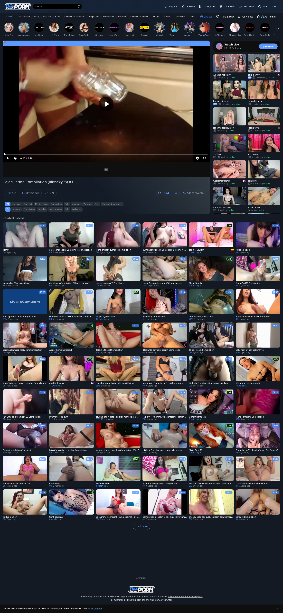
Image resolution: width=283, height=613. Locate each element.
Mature (167, 16)
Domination (108, 16)
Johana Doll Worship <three (16, 283)
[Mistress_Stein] (118, 471)
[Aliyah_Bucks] (264, 199)
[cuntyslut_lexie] (264, 92)
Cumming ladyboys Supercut (17, 450)
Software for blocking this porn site (128, 599)
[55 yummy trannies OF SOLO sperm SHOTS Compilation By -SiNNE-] (118, 505)
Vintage (156, 16)
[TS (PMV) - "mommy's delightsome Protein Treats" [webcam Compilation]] (164, 405)
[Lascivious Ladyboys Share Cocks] (258, 471)
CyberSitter (166, 599)
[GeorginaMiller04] (229, 172)
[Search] (79, 6)
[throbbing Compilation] (164, 305)
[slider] (106, 154)
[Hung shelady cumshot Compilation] (118, 238)
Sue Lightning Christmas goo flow (19, 316)
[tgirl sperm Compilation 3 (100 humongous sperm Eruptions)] (164, 371)
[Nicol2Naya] (264, 119)
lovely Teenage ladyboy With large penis (161, 283)
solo (67, 204)
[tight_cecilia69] (71, 505)
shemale (16, 204)
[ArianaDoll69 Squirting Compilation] (164, 471)
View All (9, 16)
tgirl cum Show (10, 517)
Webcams (76, 209)
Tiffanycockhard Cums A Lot (16, 483)
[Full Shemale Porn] (18, 6)
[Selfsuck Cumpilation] (258, 505)
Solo (67, 209)
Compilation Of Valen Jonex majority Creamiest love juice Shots (164, 517)
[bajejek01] (264, 172)
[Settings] (197, 158)
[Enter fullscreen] (204, 158)
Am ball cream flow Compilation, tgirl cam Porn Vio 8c (211, 483)
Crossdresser (24, 16)
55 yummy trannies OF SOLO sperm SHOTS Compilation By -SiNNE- (118, 517)
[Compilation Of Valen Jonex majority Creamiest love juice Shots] (164, 505)
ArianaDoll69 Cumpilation (248, 283)
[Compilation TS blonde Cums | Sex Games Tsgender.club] (258, 438)
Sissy (36, 16)
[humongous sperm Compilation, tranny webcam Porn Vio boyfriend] (164, 238)
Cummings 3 (55, 483)
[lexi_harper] (264, 146)
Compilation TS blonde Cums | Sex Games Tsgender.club (257, 450)
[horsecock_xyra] (229, 92)
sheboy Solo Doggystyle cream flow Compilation (211, 517)
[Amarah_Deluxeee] (229, 199)
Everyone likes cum (58, 417)
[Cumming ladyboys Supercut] (25, 438)
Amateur (122, 16)
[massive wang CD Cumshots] (118, 271)
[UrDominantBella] (211, 405)
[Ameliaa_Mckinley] (229, 66)
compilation (56, 204)
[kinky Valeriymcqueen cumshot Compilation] (25, 371)
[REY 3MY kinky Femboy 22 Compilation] (25, 405)
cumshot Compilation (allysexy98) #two (115, 383)
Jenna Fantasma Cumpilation (250, 417)
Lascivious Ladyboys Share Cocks (252, 483)
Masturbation (55, 209)
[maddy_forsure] (71, 371)
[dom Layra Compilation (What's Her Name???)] (71, 271)
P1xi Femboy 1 (243, 250)
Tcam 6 (6, 250)
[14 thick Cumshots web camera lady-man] (164, 438)
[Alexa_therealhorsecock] (71, 338)
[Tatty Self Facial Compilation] (118, 338)
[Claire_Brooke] (211, 271)
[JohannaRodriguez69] (229, 119)
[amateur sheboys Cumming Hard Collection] (71, 238)
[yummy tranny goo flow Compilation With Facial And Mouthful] (118, 438)
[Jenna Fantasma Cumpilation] (258, 405)
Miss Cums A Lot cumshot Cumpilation (68, 450)
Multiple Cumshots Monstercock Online (208, 383)
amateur (76, 204)
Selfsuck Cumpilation (246, 517)
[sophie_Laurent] (211, 238)
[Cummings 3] (71, 471)
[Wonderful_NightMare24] (258, 371)
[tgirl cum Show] (25, 505)
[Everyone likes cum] (71, 405)
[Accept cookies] (277, 609)
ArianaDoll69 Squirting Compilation (159, 483)
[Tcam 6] (25, 238)
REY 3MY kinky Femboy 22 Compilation (22, 417)
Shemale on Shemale (74, 16)
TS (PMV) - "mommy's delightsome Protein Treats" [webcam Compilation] (164, 417)
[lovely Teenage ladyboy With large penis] (164, 271)
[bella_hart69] (264, 66)
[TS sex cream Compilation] (211, 338)
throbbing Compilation (153, 316)
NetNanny (155, 599)
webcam (88, 204)
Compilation (93, 16)
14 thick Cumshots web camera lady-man (162, 450)
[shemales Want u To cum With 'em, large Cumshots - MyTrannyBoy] (71, 305)
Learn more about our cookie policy (185, 596)
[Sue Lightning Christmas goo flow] (25, 305)
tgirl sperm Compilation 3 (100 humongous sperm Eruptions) (164, 383)
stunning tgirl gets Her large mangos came (117, 417)
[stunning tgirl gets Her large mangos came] (118, 405)
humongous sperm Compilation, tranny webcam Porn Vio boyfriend (164, 250)
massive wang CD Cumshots (109, 283)
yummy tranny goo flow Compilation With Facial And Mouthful (118, 450)
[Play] (106, 104)
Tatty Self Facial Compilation (109, 350)
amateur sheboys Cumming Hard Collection (70, 250)
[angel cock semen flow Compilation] (258, 305)
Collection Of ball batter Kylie (250, 350)
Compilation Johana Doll (201, 316)
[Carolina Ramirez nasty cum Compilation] (25, 338)
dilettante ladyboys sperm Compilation (161, 350)
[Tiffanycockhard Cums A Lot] (25, 471)
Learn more (96, 608)
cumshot (28, 204)
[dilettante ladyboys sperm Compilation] (164, 338)
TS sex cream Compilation (201, 350)
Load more (141, 526)
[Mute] (15, 158)
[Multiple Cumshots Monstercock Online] (211, 371)
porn (97, 204)
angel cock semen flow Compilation (253, 316)
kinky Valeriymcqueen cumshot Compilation (24, 383)
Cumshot (42, 209)
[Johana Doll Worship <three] (25, 271)
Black (57, 16)
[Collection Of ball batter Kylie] (258, 338)
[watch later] (6, 226)
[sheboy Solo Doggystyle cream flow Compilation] (211, 505)
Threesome (180, 16)
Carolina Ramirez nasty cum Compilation (22, 350)
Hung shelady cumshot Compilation (113, 250)
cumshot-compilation (112, 204)
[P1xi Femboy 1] (258, 238)
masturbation (41, 204)
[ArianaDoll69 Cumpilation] (258, 271)
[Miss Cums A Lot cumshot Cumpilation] (71, 438)
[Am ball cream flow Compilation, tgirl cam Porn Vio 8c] (211, 471)
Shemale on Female (139, 16)
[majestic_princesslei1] (118, 305)
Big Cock (47, 16)
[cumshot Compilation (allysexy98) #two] (118, 371)
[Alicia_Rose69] (211, 438)
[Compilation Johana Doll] (211, 305)
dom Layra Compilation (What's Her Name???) (69, 283)
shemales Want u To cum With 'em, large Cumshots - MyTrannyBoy (71, 316)
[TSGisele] (229, 146)
